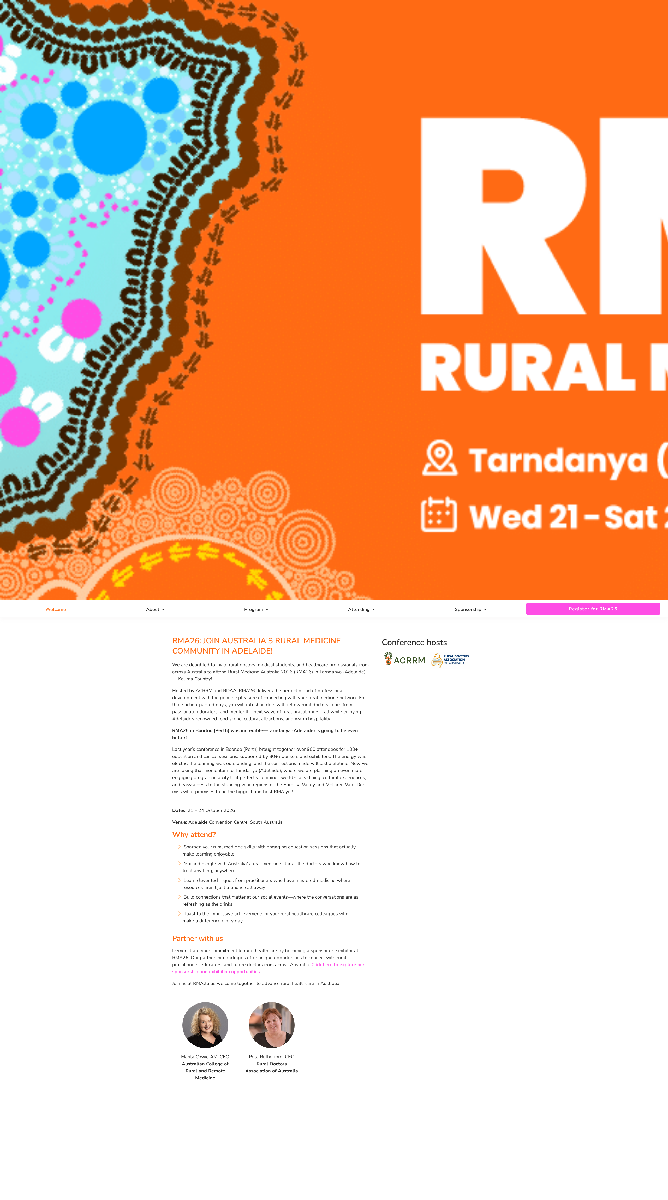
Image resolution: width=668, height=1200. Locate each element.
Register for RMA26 (593, 609)
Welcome (55, 609)
